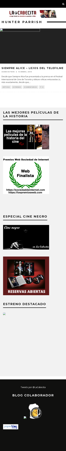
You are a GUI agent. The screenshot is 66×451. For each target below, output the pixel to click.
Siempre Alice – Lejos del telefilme (33, 68)
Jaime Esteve (8, 72)
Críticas (6, 87)
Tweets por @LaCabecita (33, 387)
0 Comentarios (30, 87)
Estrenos (17, 87)
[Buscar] (63, 4)
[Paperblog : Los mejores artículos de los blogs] (10, 428)
